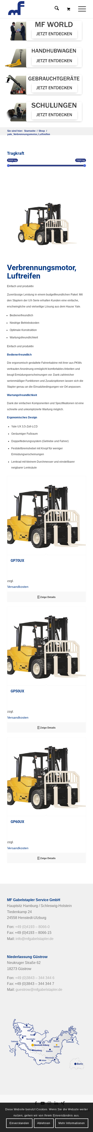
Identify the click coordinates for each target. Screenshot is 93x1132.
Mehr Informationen (71, 1123)
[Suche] (54, 9)
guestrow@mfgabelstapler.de (39, 989)
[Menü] (80, 9)
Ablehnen (43, 1123)
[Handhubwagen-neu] (44, 57)
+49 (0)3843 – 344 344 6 (34, 978)
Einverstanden (19, 1123)
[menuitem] (83, 9)
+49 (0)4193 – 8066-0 (32, 927)
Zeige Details (48, 597)
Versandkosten (17, 586)
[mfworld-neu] (44, 30)
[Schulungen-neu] (44, 111)
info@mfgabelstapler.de (34, 939)
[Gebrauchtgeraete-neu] (44, 84)
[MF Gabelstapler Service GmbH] (38, 9)
